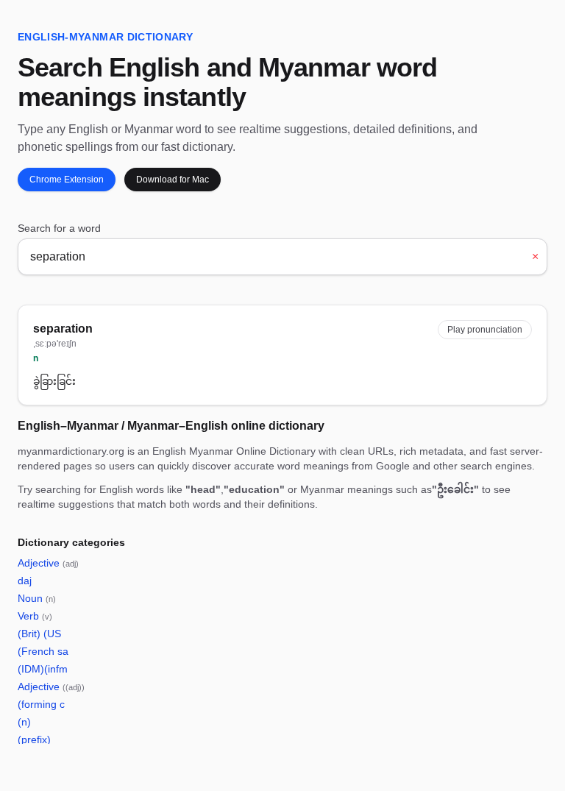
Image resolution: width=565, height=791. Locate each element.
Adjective (48, 563)
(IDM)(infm (43, 669)
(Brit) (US (39, 633)
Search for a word (59, 228)
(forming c (41, 704)
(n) (24, 722)
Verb (35, 616)
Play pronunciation (484, 329)
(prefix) (34, 739)
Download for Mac (172, 179)
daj (25, 580)
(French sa (43, 651)
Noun (37, 598)
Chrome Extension (66, 179)
